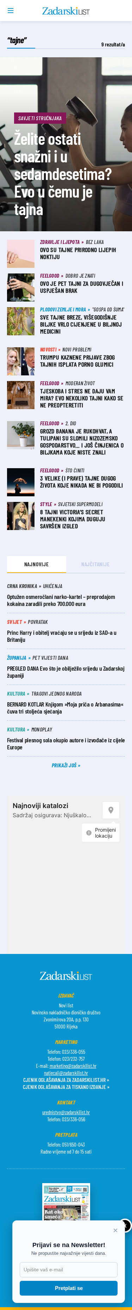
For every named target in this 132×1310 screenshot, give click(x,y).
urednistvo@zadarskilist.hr (66, 1112)
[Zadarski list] (66, 11)
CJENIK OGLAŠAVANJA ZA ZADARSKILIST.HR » (66, 1079)
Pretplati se (69, 1288)
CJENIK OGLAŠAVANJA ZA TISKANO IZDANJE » (66, 1086)
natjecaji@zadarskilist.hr (66, 1073)
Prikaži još (65, 765)
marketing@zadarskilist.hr (73, 1066)
